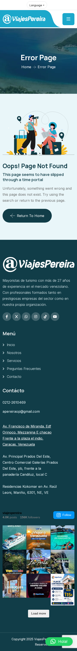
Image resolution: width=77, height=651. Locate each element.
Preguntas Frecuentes (24, 368)
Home (26, 67)
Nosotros (14, 353)
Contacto (14, 376)
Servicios (14, 361)
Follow (66, 515)
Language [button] (36, 5)
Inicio (11, 345)
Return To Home (30, 216)
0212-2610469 (14, 402)
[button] (59, 641)
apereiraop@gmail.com (21, 411)
